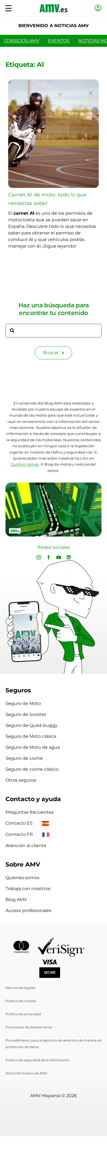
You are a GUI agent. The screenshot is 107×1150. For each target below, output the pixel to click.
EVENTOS (58, 40)
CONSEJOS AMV (21, 40)
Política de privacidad (23, 1014)
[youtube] (58, 557)
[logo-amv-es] (53, 6)
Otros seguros (20, 780)
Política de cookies (20, 1001)
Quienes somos (22, 877)
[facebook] (48, 557)
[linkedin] (69, 557)
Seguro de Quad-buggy (31, 725)
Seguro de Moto (23, 703)
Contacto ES (19, 823)
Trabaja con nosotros (27, 888)
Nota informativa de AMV (26, 1073)
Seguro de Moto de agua (32, 747)
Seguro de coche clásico (31, 769)
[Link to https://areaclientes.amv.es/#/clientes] (98, 8)
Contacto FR (19, 834)
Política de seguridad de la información (37, 1060)
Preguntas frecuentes (29, 812)
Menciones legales (20, 988)
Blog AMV (16, 899)
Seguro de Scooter (25, 714)
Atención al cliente (25, 845)
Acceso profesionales (28, 910)
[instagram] (38, 557)
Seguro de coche (24, 758)
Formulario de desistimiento (28, 1027)
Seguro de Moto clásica (30, 736)
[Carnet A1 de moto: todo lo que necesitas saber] (53, 82)
